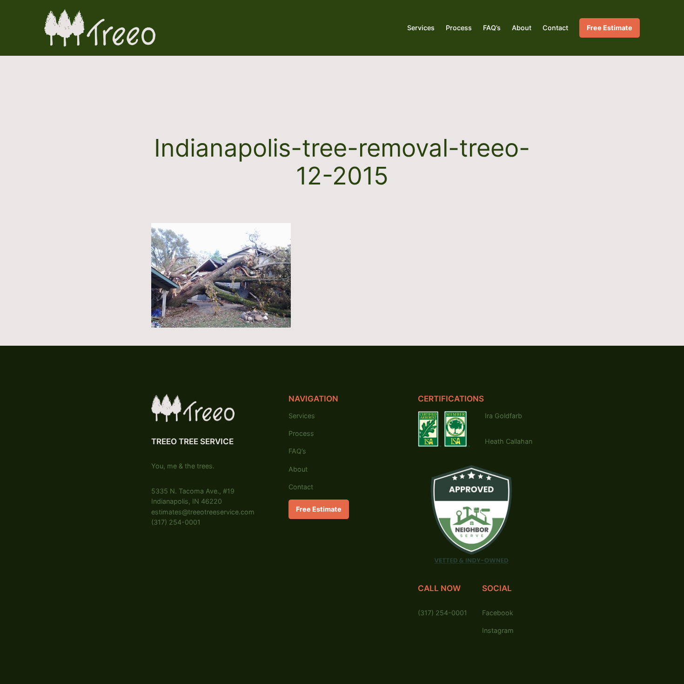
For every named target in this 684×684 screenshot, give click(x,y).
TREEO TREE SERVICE (192, 441)
